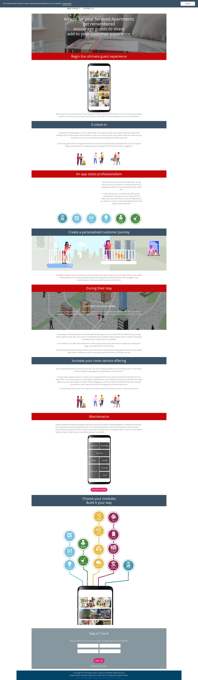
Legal (88, 678)
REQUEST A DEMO (99, 490)
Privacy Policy (81, 678)
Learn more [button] (66, 3)
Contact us (88, 8)
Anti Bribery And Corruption (99, 678)
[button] (59, 195)
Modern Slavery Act (115, 678)
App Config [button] (73, 8)
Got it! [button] (188, 4)
